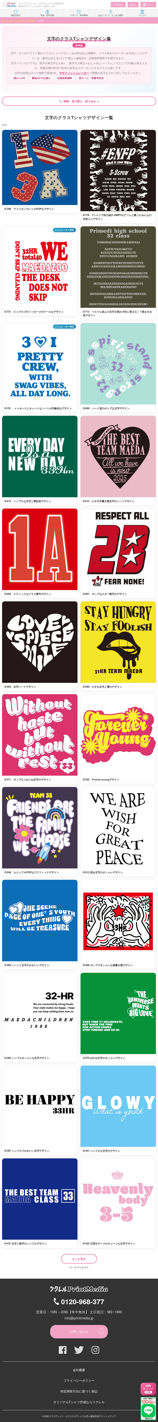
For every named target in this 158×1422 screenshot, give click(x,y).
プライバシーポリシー (79, 1380)
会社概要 (79, 1370)
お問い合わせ (79, 1331)
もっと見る (79, 1259)
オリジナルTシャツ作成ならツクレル (79, 1402)
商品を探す (16, 15)
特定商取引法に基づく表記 (79, 1391)
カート (150, 4)
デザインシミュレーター (74, 73)
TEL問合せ (118, 4)
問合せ (133, 4)
